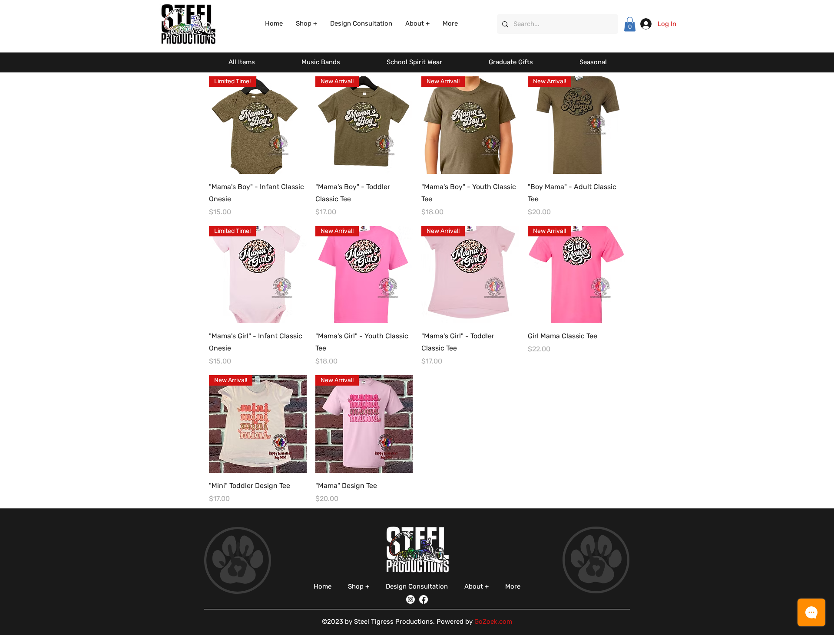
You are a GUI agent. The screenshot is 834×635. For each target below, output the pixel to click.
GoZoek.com (493, 621)
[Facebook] (423, 599)
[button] (306, 23)
